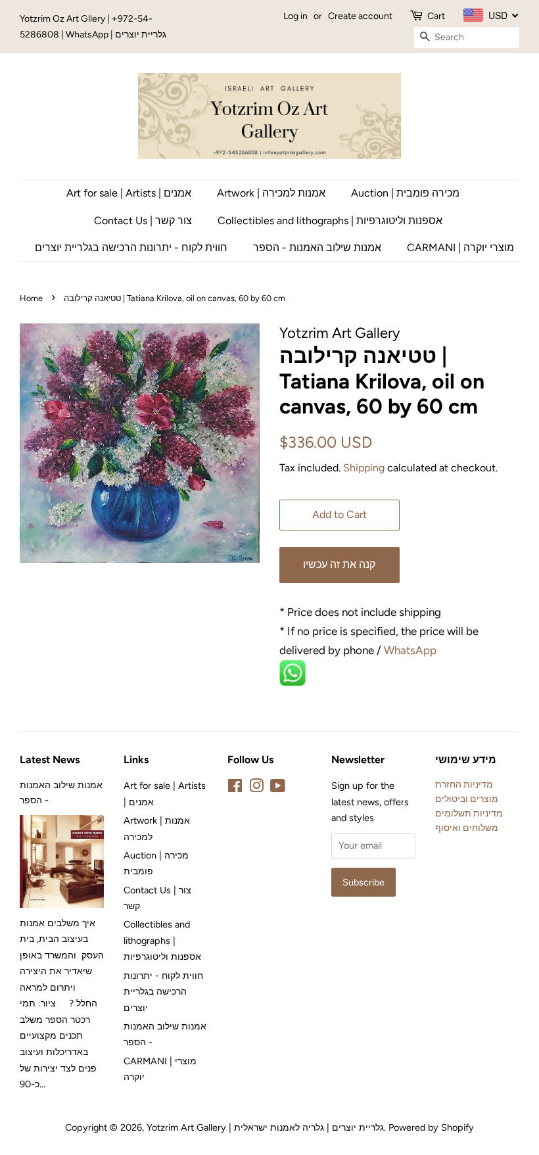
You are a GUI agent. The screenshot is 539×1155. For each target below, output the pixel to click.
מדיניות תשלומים (469, 813)
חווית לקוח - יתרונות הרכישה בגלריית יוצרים (131, 247)
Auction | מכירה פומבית (405, 193)
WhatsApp (411, 650)
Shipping (364, 467)
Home (31, 298)
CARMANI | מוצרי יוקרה (460, 247)
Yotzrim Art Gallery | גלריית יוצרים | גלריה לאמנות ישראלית (265, 1127)
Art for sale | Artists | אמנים (128, 193)
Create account (360, 16)
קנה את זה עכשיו (339, 564)
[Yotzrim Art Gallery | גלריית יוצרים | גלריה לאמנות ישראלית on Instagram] (256, 788)
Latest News (50, 759)
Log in (295, 16)
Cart (436, 16)
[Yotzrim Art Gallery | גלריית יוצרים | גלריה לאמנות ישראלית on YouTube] (277, 788)
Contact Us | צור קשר (143, 220)
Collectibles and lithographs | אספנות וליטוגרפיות (330, 220)
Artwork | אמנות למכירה (271, 193)
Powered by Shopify (431, 1127)
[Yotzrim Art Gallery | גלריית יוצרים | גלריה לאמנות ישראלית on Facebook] (235, 788)
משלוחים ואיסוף (466, 827)
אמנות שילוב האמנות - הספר (317, 247)
